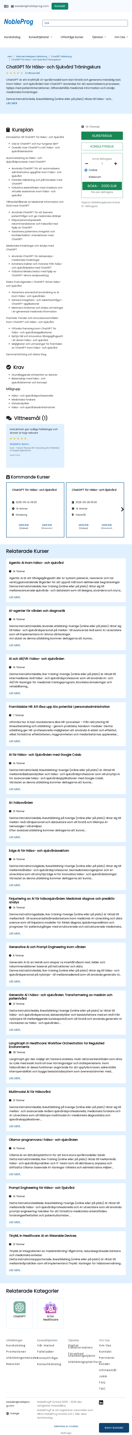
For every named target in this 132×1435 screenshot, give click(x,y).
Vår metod (45, 1345)
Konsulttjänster (39, 37)
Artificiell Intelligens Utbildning (31, 56)
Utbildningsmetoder (22, 1358)
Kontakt (59, 6)
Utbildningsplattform (85, 1362)
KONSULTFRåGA (102, 146)
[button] (121, 509)
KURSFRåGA (102, 135)
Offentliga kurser (72, 37)
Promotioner (16, 1352)
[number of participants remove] (87, 163)
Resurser (13, 1364)
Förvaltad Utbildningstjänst (81, 1355)
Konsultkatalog (49, 1364)
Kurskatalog (12, 37)
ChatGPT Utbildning (61, 56)
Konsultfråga (47, 1358)
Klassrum (95, 177)
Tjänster (98, 37)
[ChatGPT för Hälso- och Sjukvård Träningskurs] (22, 21)
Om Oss (120, 37)
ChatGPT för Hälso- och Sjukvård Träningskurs (36, 59)
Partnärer (107, 1358)
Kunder (104, 1364)
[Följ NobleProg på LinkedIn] (101, 1402)
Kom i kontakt (114, 1428)
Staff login (66, 1433)
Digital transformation (80, 1346)
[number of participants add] (116, 163)
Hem (10, 56)
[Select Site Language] (6, 6)
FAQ (102, 1382)
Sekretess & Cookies (66, 1426)
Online (93, 170)
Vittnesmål (108, 1370)
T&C (102, 1389)
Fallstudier (45, 1352)
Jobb (103, 1376)
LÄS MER (11, 103)
